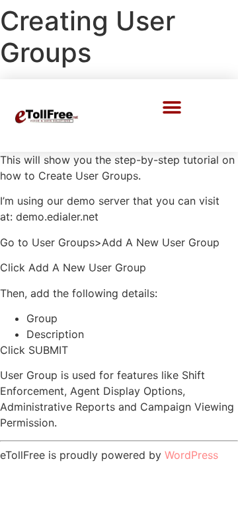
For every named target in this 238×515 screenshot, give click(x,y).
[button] (172, 107)
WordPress (191, 455)
